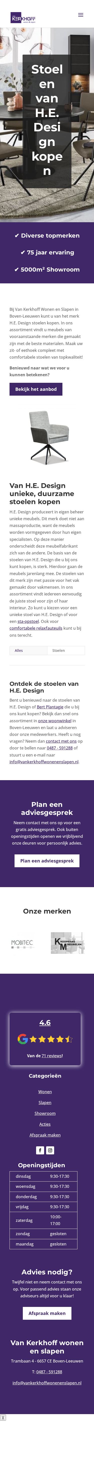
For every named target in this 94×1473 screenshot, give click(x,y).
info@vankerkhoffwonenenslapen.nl (44, 762)
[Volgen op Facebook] (40, 1150)
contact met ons (61, 741)
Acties (45, 1124)
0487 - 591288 (60, 748)
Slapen (45, 1102)
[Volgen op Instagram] (50, 1150)
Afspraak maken (45, 1135)
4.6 (45, 1022)
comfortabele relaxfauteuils (36, 628)
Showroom (45, 1113)
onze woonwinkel (54, 721)
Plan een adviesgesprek (47, 861)
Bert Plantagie (50, 707)
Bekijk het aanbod (36, 389)
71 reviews (52, 1056)
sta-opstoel (28, 621)
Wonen (45, 1091)
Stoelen (58, 650)
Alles (19, 650)
